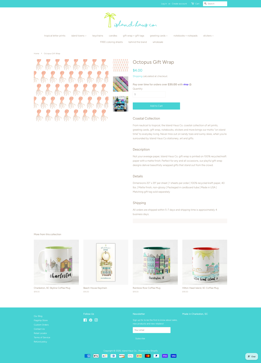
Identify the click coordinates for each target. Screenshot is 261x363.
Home (36, 53)
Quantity (138, 88)
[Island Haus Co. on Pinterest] (90, 320)
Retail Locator (40, 333)
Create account (179, 3)
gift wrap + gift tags (133, 35)
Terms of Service (42, 337)
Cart (197, 3)
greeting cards (158, 35)
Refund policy (40, 341)
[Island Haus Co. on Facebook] (85, 320)
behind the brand (138, 42)
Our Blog (38, 316)
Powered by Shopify (148, 350)
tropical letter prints (54, 35)
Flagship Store (41, 320)
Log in (164, 3)
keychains (97, 35)
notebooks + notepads (185, 35)
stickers (207, 35)
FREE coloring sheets (111, 42)
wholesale (158, 42)
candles (113, 35)
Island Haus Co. (129, 350)
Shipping (137, 76)
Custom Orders (41, 324)
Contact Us (39, 329)
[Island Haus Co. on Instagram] (96, 320)
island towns (78, 35)
